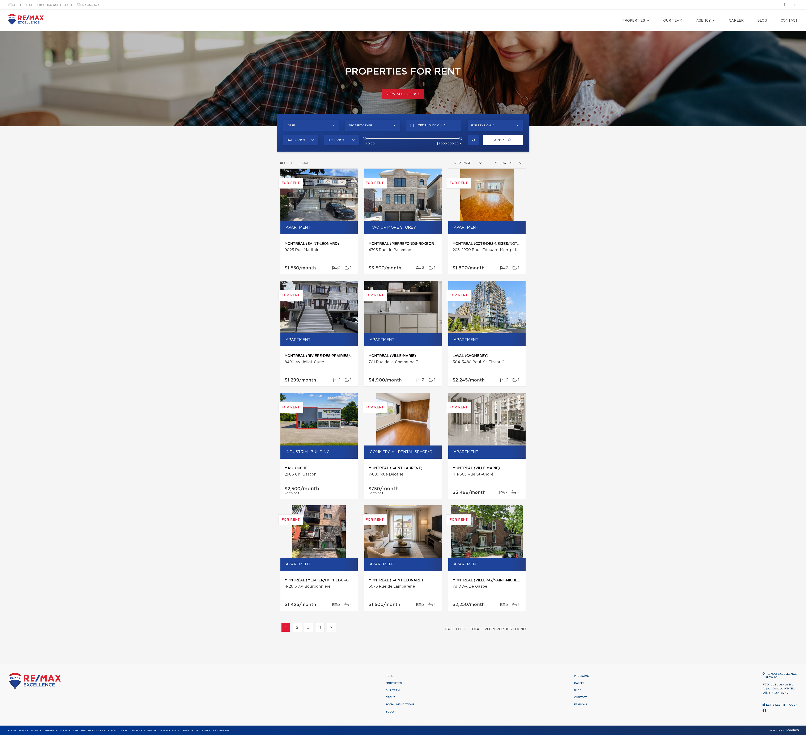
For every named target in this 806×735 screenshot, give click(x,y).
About (390, 697)
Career (736, 20)
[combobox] (311, 125)
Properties (633, 20)
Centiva (792, 730)
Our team (672, 20)
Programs (581, 676)
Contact (789, 20)
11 (319, 627)
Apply (500, 140)
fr (796, 5)
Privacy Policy (169, 731)
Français (580, 704)
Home (389, 676)
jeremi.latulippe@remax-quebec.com (42, 5)
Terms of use (189, 731)
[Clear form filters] (473, 140)
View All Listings (403, 94)
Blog (762, 20)
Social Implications (400, 704)
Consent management (214, 731)
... (308, 627)
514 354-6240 (92, 5)
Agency (703, 20)
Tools (390, 711)
